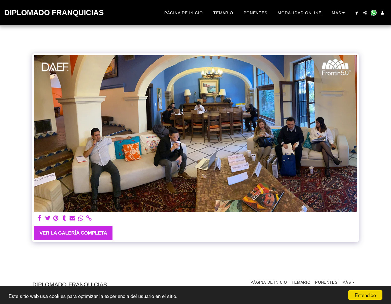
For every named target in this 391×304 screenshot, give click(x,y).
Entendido (365, 295)
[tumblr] (64, 218)
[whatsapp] (81, 218)
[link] (89, 218)
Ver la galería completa (73, 232)
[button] (356, 13)
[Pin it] (56, 218)
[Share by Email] (73, 218)
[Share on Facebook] (39, 218)
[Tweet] (48, 218)
